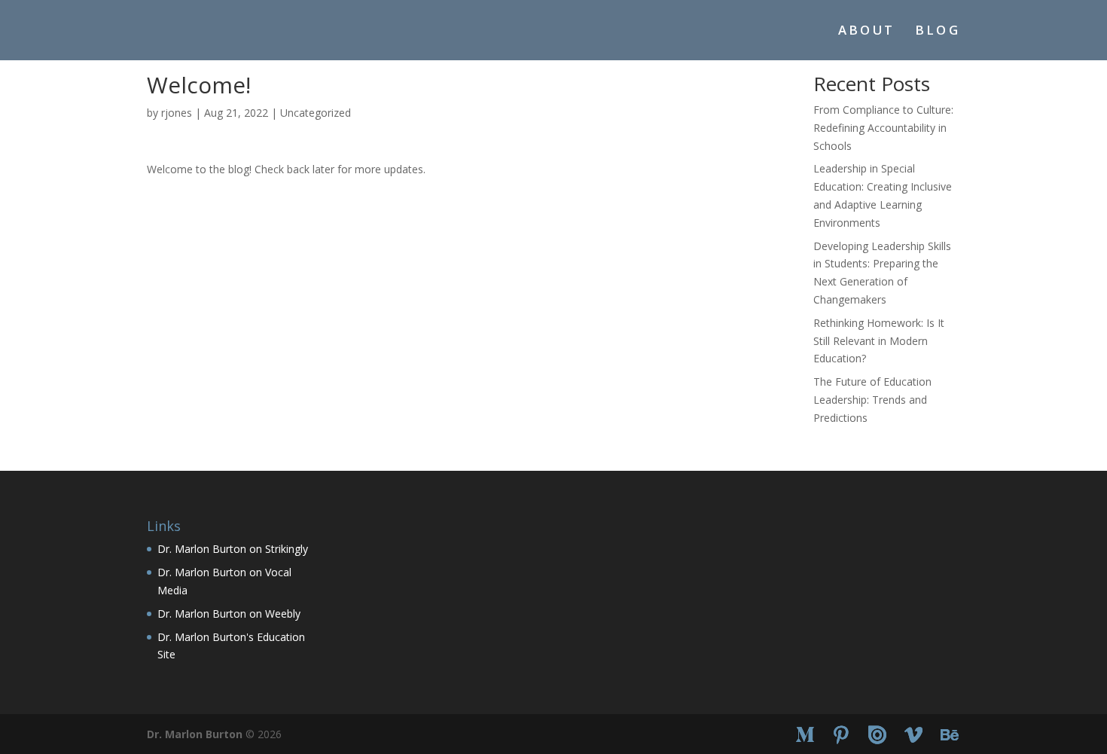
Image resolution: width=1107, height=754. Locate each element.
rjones (176, 112)
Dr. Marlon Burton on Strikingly (232, 549)
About (866, 31)
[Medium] (805, 735)
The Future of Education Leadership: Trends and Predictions (872, 399)
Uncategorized (315, 112)
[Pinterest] (841, 735)
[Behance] (950, 735)
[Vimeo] (913, 735)
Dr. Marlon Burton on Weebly (228, 613)
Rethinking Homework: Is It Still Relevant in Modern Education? (878, 341)
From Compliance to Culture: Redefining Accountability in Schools (883, 127)
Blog (937, 31)
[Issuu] (877, 735)
